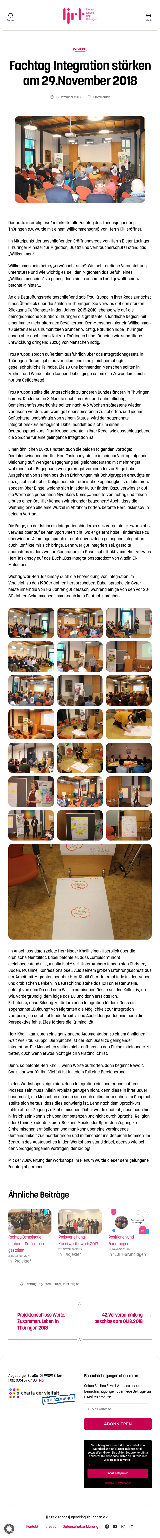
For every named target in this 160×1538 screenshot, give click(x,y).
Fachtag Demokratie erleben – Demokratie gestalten (26, 1243)
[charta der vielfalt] (42, 1398)
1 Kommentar (101, 97)
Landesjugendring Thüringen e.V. (83, 1517)
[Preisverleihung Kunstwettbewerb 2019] (79, 1221)
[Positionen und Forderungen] (130, 1221)
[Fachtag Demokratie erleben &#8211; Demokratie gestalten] (29, 1221)
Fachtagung (33, 1284)
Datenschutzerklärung (80, 1526)
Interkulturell (52, 1284)
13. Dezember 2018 (68, 97)
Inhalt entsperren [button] (118, 1473)
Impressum (50, 1526)
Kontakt (32, 1526)
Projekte (80, 49)
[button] (31, 623)
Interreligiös (71, 1284)
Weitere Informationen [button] (118, 1483)
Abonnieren (118, 1423)
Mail (42, 1380)
